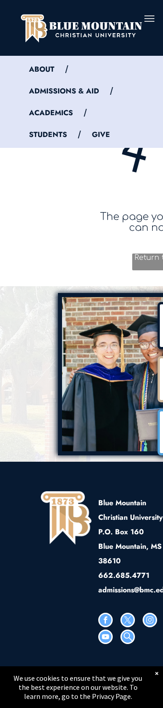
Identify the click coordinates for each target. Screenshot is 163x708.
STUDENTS (48, 134)
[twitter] (127, 621)
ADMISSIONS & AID (64, 91)
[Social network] (127, 638)
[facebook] (105, 621)
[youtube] (105, 638)
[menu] (149, 19)
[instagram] (150, 621)
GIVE (101, 134)
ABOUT (41, 69)
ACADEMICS (51, 112)
